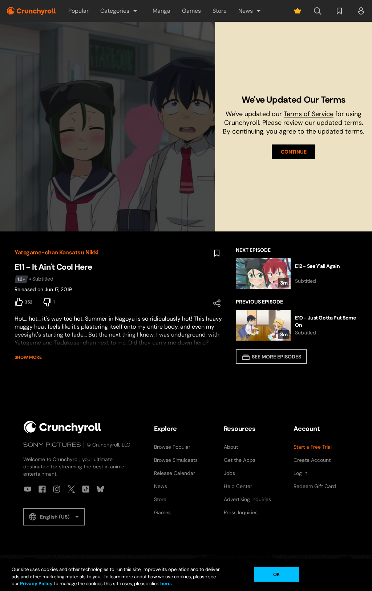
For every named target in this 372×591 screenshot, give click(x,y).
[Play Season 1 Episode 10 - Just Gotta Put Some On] (296, 325)
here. (165, 583)
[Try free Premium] (297, 11)
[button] (119, 11)
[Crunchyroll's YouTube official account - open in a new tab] (27, 489)
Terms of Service (308, 114)
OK (276, 574)
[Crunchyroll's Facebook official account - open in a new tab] (42, 489)
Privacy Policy (36, 583)
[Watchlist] (339, 11)
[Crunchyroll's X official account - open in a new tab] (71, 489)
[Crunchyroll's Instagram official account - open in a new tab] (56, 489)
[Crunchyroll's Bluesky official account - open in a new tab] (100, 489)
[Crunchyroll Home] (62, 427)
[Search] (317, 11)
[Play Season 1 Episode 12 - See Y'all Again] (296, 273)
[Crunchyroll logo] (31, 11)
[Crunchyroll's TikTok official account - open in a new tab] (85, 489)
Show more (28, 357)
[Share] (217, 303)
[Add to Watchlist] (217, 253)
